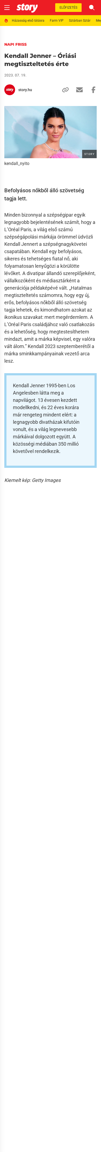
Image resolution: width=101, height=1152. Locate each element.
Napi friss (15, 44)
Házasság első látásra (28, 20)
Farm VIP (57, 20)
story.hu (25, 90)
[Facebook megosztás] (91, 90)
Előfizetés (68, 7)
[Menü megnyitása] (7, 7)
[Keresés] (92, 7)
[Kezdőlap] (27, 7)
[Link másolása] (63, 90)
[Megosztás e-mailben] (77, 90)
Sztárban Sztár (79, 20)
